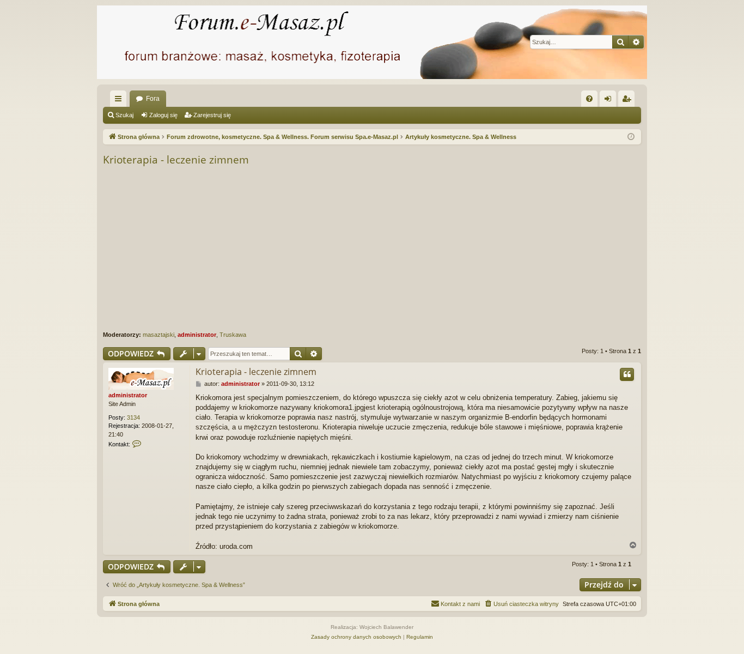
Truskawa (232, 334)
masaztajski (158, 334)
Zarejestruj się (212, 115)
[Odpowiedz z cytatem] (627, 374)
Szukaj (124, 115)
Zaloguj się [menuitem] (610, 101)
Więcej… (120, 101)
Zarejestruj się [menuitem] (629, 101)
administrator (197, 334)
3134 (133, 417)
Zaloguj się (163, 115)
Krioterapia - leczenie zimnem (176, 160)
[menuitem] (589, 98)
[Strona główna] (372, 42)
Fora (153, 98)
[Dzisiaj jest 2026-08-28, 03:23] (631, 137)
